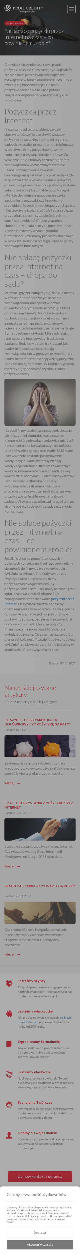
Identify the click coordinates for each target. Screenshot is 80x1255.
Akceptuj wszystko (40, 1244)
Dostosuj (40, 1232)
